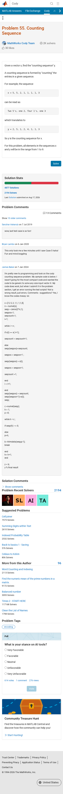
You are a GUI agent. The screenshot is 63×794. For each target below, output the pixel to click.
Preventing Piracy (10, 762)
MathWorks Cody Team (21, 43)
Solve (56, 163)
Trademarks (23, 757)
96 (59, 563)
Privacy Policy (39, 757)
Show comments (14, 486)
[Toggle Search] (52, 3)
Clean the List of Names (15, 610)
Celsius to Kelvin (10, 554)
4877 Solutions (12, 188)
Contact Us (7, 767)
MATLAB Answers (12, 10)
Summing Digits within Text (16, 526)
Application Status (31, 762)
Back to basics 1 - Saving (15, 544)
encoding (8, 627)
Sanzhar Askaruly (10, 224)
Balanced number (11, 591)
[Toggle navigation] (3, 18)
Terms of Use (49, 762)
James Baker (8, 267)
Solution (12, 197)
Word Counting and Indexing (17, 569)
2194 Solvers (11, 193)
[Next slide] (56, 10)
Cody (15, 3)
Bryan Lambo (8, 244)
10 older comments (17, 218)
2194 (57, 490)
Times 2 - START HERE (14, 601)
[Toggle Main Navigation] (58, 3)
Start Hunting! (15, 735)
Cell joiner (7, 516)
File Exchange (32, 10)
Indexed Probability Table (15, 535)
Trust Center (8, 757)
